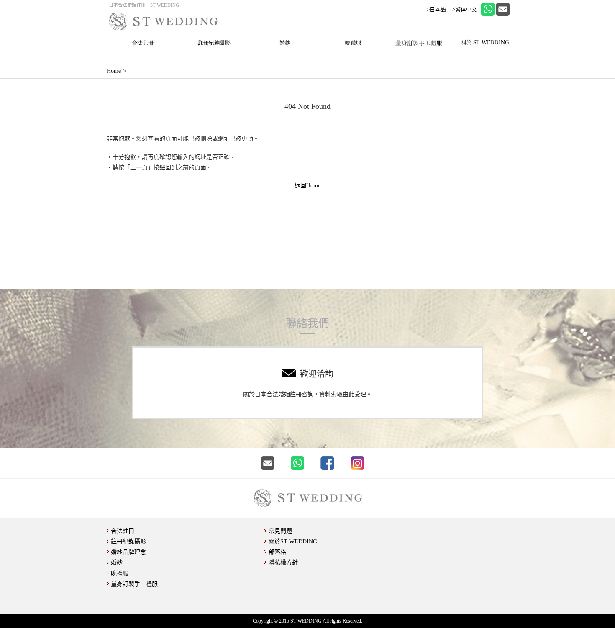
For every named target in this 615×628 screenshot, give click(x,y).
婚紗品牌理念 (128, 552)
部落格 (277, 552)
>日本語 (436, 9)
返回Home (307, 185)
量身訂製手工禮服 (134, 584)
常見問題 (280, 531)
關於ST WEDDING (293, 541)
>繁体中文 (464, 9)
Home (114, 71)
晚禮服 (119, 573)
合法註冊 (122, 531)
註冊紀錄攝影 (128, 541)
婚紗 (117, 562)
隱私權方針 (283, 562)
